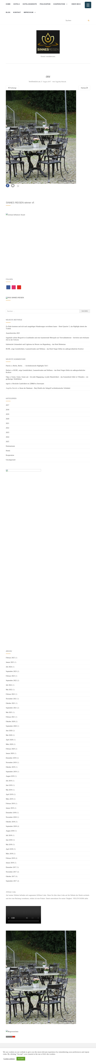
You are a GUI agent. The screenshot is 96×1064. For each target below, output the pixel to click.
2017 (7, 405)
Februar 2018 (10, 858)
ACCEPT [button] (21, 1059)
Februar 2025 (10, 658)
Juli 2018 (9, 835)
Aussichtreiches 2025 (13, 333)
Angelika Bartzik (60, 81)
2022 (7, 428)
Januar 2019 (10, 808)
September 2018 (11, 826)
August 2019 (10, 776)
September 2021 (11, 708)
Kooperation (59, 4)
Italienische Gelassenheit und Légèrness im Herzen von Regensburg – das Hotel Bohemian (36, 344)
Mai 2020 (9, 735)
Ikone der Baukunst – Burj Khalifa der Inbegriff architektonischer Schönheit (45, 388)
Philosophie (45, 4)
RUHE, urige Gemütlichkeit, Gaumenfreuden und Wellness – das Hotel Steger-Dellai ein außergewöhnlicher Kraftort (45, 349)
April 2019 (9, 794)
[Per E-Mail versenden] (13, 185)
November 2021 (11, 699)
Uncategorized (10, 460)
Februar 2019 (10, 803)
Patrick (8, 366)
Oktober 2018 (10, 822)
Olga (7, 377)
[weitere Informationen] (18, 186)
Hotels (16, 4)
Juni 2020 (9, 730)
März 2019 (9, 799)
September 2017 (11, 881)
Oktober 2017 (10, 876)
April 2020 (9, 740)
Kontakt (17, 12)
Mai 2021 (9, 712)
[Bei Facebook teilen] (7, 185)
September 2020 (11, 726)
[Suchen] (88, 20)
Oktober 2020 (10, 721)
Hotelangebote (30, 4)
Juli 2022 (9, 685)
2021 (7, 423)
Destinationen (10, 446)
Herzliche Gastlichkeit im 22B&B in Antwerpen (28, 383)
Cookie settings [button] (9, 1059)
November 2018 (11, 817)
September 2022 (11, 680)
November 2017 (11, 872)
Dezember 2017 (11, 867)
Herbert (8, 370)
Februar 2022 (10, 694)
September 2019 (11, 772)
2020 (7, 419)
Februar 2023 (10, 676)
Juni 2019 (9, 785)
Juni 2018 (9, 840)
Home (8, 4)
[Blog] (12, 1031)
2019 (7, 414)
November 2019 (11, 762)
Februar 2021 (10, 717)
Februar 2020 (10, 749)
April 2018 (9, 849)
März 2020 (9, 744)
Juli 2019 (9, 781)
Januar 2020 (10, 753)
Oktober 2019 (10, 767)
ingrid (8, 383)
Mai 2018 (9, 844)
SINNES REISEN (17, 298)
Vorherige (12, 88)
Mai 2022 (9, 689)
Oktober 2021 (10, 703)
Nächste (84, 88)
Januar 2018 (10, 863)
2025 (7, 441)
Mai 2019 (9, 790)
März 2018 (9, 854)
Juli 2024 (9, 667)
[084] (41, 137)
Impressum (28, 12)
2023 (7, 432)
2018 (7, 410)
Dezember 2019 (11, 758)
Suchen (85, 311)
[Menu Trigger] (88, 5)
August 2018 (10, 831)
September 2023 (11, 671)
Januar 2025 (10, 662)
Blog (8, 12)
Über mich (76, 4)
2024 (7, 437)
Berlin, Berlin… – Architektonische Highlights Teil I (30, 366)
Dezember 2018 (11, 813)
